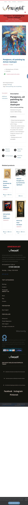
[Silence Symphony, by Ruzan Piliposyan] (7, 173)
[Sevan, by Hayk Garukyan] (20, 209)
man (15, 86)
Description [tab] (4, 93)
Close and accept (14, 503)
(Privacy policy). (26, 499)
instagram (18, 391)
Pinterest (14, 395)
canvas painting (9, 86)
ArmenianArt (14, 404)
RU (7, 274)
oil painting (18, 86)
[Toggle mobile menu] (25, 12)
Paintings (9, 84)
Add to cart (5, 195)
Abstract (22, 405)
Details (10, 194)
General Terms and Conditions (8, 405)
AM (3, 274)
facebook (8, 391)
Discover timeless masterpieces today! (12, 363)
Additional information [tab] (4, 97)
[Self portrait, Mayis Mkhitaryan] (7, 206)
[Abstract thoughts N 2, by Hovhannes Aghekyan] (20, 172)
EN (5, 274)
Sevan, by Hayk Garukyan (19, 222)
